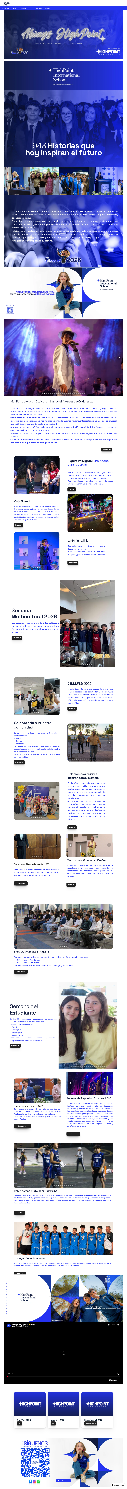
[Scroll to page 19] (78, 393)
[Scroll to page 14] (69, 393)
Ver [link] (19, 1423)
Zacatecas (38, 8)
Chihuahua (5, 8)
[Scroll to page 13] (67, 393)
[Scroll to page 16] (73, 393)
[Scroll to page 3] (47, 393)
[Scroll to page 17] (75, 393)
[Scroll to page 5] (51, 393)
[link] (20, 883)
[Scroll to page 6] (53, 393)
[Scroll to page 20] (80, 393)
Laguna (15, 8)
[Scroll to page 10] (61, 393)
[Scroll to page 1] (42, 393)
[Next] (119, 358)
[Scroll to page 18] (76, 393)
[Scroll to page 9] (59, 393)
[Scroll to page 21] (82, 393)
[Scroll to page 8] (57, 393)
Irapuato (47, 8)
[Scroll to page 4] (49, 393)
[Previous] (8, 358)
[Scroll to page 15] (71, 393)
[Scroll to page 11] (63, 393)
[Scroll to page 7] (55, 393)
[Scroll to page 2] (45, 393)
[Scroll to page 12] (65, 393)
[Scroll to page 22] (84, 393)
